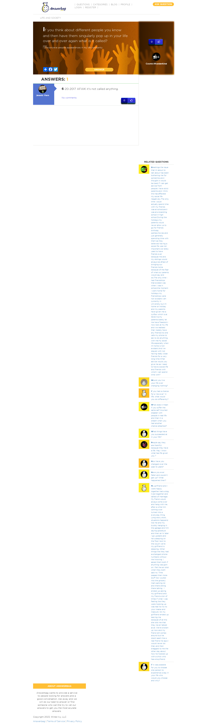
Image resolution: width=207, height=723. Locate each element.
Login (78, 7)
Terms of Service (56, 721)
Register (90, 7)
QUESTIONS (83, 4)
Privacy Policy (74, 721)
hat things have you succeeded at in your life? (159, 434)
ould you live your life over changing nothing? (159, 383)
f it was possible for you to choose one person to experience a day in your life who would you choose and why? (160, 672)
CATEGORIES (100, 4)
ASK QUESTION (163, 4)
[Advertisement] (86, 125)
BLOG (114, 4)
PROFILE (125, 4)
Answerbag (39, 721)
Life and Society (50, 18)
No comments (69, 98)
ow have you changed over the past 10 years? (159, 464)
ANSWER (99, 69)
